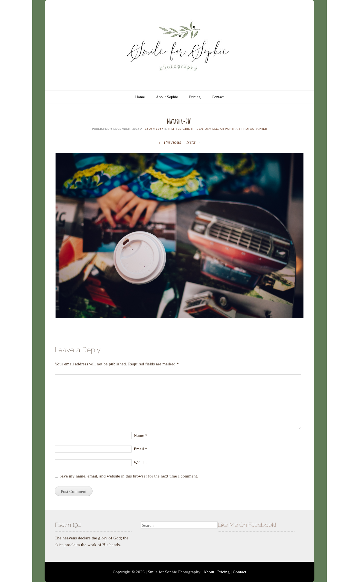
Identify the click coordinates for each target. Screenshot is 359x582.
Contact (218, 97)
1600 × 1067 (154, 128)
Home (140, 97)
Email (140, 449)
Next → (194, 142)
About (208, 572)
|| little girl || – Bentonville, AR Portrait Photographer (217, 128)
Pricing (195, 97)
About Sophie (167, 97)
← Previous (169, 142)
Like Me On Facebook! (247, 524)
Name (141, 435)
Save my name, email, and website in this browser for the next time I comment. (128, 476)
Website (141, 462)
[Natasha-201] (179, 235)
